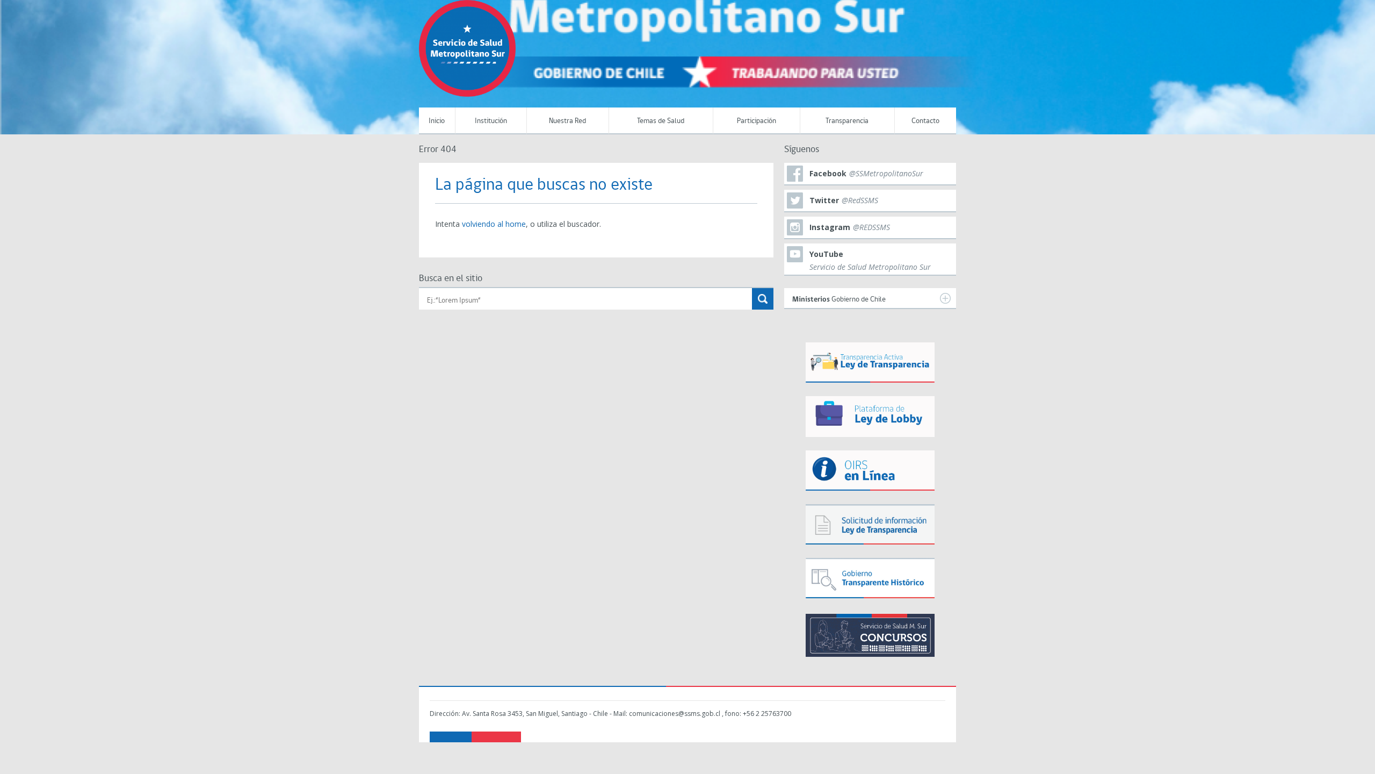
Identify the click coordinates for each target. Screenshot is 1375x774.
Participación (756, 121)
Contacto (925, 121)
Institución (491, 121)
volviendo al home (494, 224)
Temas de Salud (660, 121)
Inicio (437, 121)
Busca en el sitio (450, 279)
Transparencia (847, 121)
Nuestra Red (567, 121)
